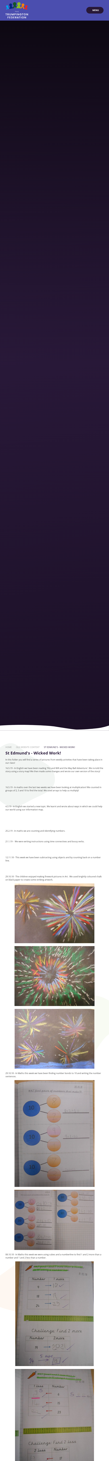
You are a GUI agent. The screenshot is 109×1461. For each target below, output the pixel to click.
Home (8, 747)
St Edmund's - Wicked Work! (59, 747)
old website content (28, 747)
